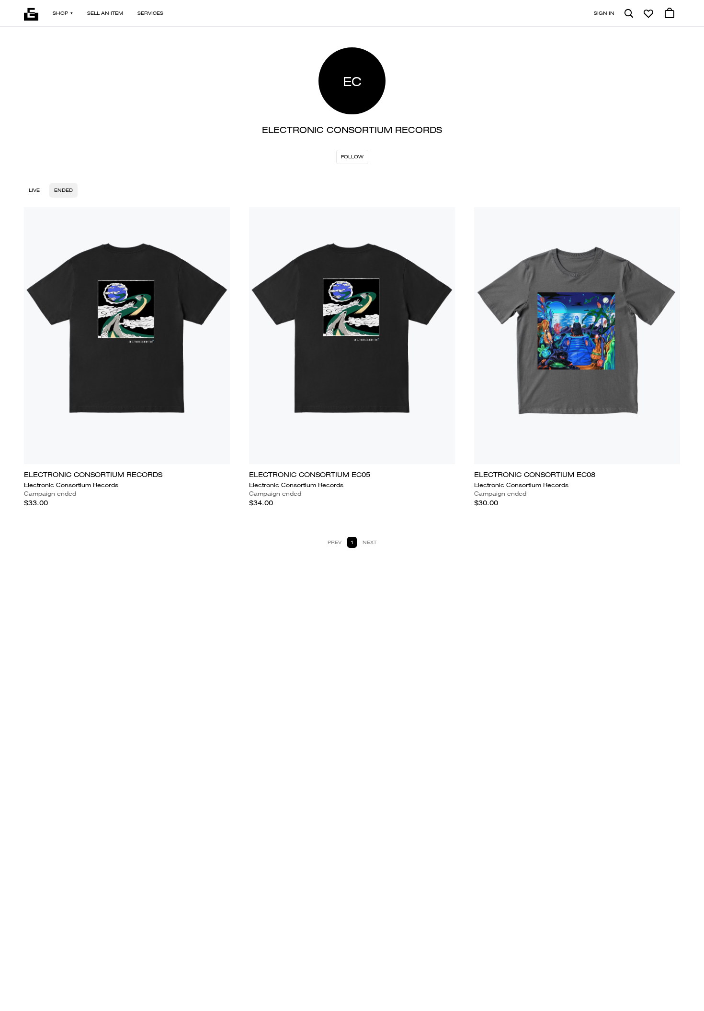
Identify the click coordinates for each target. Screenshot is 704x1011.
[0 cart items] (669, 13)
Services (150, 13)
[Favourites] (648, 13)
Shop (60, 13)
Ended (63, 190)
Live (34, 190)
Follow (352, 157)
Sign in (604, 13)
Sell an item (105, 13)
